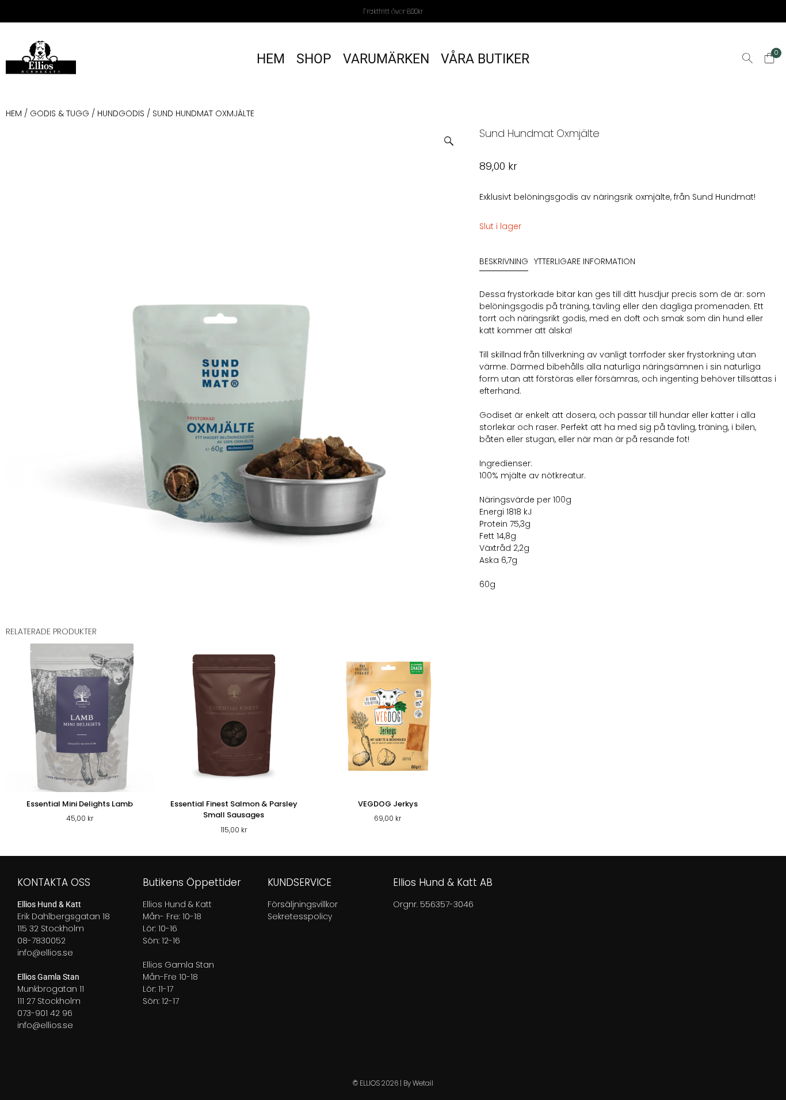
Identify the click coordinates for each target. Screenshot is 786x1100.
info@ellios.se (45, 952)
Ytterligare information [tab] (584, 261)
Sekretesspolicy (300, 916)
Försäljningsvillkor (303, 904)
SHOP (313, 59)
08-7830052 (41, 940)
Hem (14, 113)
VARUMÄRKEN (386, 59)
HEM (271, 59)
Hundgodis (120, 113)
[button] (453, 136)
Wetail (423, 1083)
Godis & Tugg (59, 113)
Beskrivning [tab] (503, 261)
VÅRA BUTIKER (485, 59)
